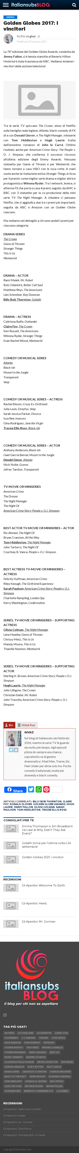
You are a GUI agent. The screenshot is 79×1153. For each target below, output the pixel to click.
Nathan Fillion (34, 1086)
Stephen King (13, 1091)
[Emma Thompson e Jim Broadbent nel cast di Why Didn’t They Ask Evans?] (11, 829)
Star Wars (58, 1038)
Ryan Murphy (32, 1042)
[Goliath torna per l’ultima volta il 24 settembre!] (11, 845)
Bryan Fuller (54, 1086)
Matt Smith (54, 1067)
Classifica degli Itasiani (19, 1062)
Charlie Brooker (60, 1071)
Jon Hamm (67, 1062)
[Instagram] (16, 750)
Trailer (43, 1038)
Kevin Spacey (37, 1076)
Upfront (49, 1042)
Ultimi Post (28, 725)
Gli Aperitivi (44, 1033)
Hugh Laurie (12, 1071)
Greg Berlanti (13, 1081)
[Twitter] (11, 750)
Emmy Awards (37, 1052)
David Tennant (14, 1057)
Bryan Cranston (47, 1062)
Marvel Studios (35, 1057)
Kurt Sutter (35, 1067)
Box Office (56, 1081)
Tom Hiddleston (28, 809)
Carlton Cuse (13, 1086)
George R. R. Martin (34, 1071)
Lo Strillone (25, 1033)
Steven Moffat (14, 1047)
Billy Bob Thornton (47, 801)
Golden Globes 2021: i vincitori (42, 857)
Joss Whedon (13, 1042)
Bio (11, 725)
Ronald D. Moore (36, 1081)
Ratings (9, 1033)
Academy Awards (59, 1076)
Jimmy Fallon (23, 807)
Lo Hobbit (62, 1091)
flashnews (11, 1038)
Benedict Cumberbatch (38, 1091)
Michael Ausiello (52, 1047)
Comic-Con (61, 1033)
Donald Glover (21, 804)
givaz (33, 36)
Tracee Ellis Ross (54, 809)
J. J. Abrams (28, 1038)
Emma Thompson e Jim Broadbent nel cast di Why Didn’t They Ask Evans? (47, 830)
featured (33, 1047)
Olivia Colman (44, 807)
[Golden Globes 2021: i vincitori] (11, 859)
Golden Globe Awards (49, 804)
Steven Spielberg (15, 1052)
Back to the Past (15, 1076)
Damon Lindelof (14, 1067)
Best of (54, 1052)
